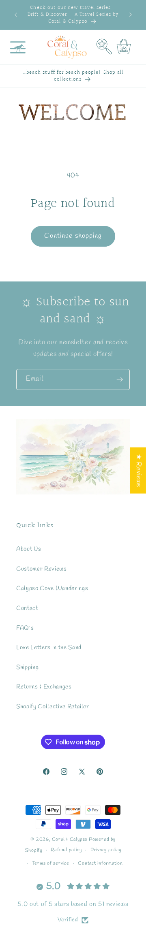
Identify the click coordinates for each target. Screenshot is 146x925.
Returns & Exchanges (44, 687)
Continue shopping (73, 236)
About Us (28, 549)
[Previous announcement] (16, 15)
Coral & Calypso (70, 839)
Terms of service (50, 863)
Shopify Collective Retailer (52, 707)
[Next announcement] (131, 15)
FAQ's (25, 628)
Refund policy (66, 850)
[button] (18, 47)
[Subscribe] (119, 379)
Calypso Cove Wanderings (52, 588)
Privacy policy (105, 850)
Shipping (27, 667)
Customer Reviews (41, 569)
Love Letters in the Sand (49, 648)
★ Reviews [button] (138, 470)
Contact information (100, 863)
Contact (27, 608)
